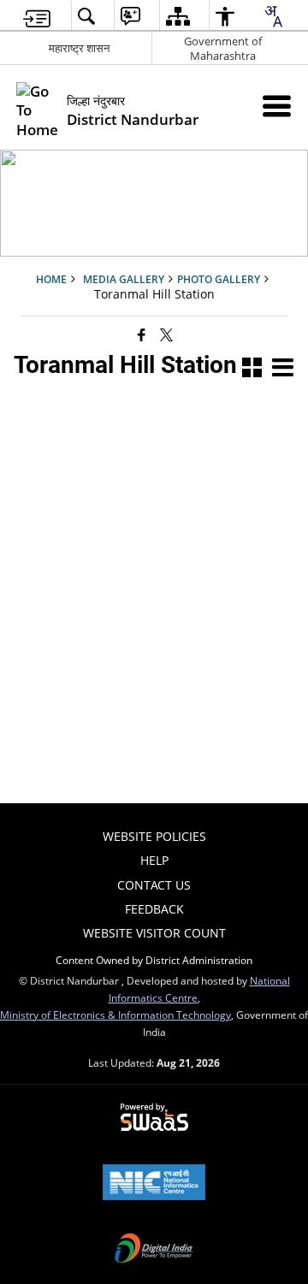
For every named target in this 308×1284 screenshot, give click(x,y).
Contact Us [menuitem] (154, 885)
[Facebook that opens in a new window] (141, 333)
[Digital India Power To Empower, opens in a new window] (154, 1249)
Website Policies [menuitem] (154, 836)
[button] (252, 369)
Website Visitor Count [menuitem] (154, 933)
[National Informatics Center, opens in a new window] (154, 1183)
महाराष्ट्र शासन (79, 48)
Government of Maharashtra (223, 48)
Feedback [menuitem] (154, 909)
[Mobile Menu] (277, 106)
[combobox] (273, 16)
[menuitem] (36, 17)
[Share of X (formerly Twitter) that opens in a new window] (166, 333)
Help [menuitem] (154, 860)
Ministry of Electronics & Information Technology (115, 1014)
